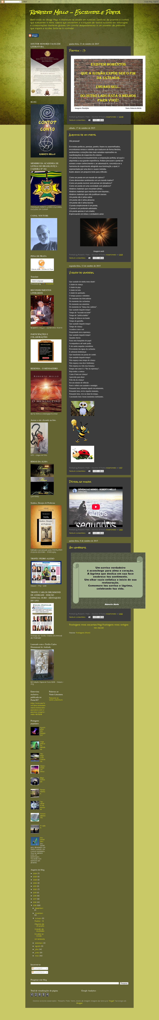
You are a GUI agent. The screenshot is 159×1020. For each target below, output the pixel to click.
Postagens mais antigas (115, 624)
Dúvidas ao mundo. (80, 481)
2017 (35, 899)
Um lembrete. (77, 547)
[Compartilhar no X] (98, 120)
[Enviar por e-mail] (94, 120)
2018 (35, 896)
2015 (35, 905)
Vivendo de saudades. (81, 272)
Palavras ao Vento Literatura (56, 699)
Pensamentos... (42, 792)
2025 (35, 877)
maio (37, 956)
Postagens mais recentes (83, 624)
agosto (38, 946)
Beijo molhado (42, 780)
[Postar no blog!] (96, 120)
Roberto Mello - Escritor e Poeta (75, 12)
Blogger (79, 1003)
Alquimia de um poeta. (82, 134)
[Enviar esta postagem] (89, 120)
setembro (39, 943)
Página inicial (99, 626)
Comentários (38, 972)
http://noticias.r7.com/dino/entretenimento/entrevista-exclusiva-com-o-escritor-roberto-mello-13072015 (38, 708)
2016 (35, 902)
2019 (35, 893)
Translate (49, 284)
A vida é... (42, 827)
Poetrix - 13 (77, 50)
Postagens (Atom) (83, 633)
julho (37, 949)
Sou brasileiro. (42, 840)
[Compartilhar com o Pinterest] (102, 120)
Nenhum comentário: (77, 120)
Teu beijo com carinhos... (42, 758)
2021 (35, 886)
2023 (35, 880)
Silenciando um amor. (42, 769)
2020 (35, 889)
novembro (39, 913)
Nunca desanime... (42, 816)
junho (37, 953)
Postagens (37, 968)
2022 (35, 883)
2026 (35, 873)
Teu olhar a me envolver (42, 806)
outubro (38, 918)
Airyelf (111, 1001)
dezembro (39, 908)
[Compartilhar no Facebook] (100, 120)
